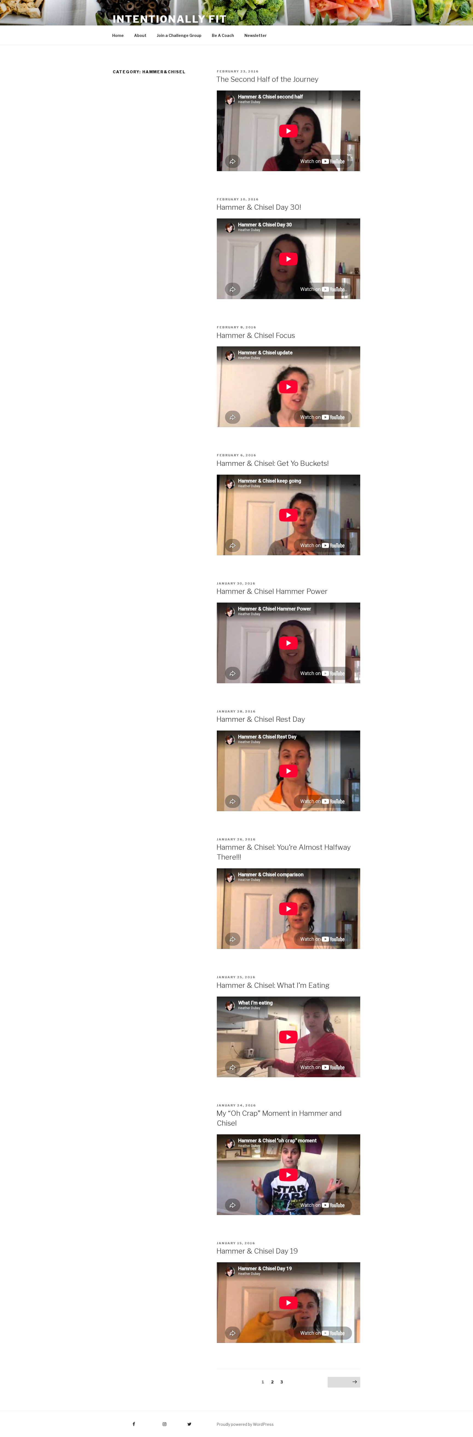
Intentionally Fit (170, 19)
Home (118, 35)
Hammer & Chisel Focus (255, 335)
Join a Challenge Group (179, 35)
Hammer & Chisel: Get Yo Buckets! (272, 463)
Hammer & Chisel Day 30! (258, 207)
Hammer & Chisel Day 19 (257, 1251)
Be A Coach (223, 35)
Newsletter (255, 35)
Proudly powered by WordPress (245, 1424)
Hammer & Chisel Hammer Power (272, 591)
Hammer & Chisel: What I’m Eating (273, 985)
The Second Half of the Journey (267, 79)
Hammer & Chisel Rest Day (260, 719)
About (140, 35)
